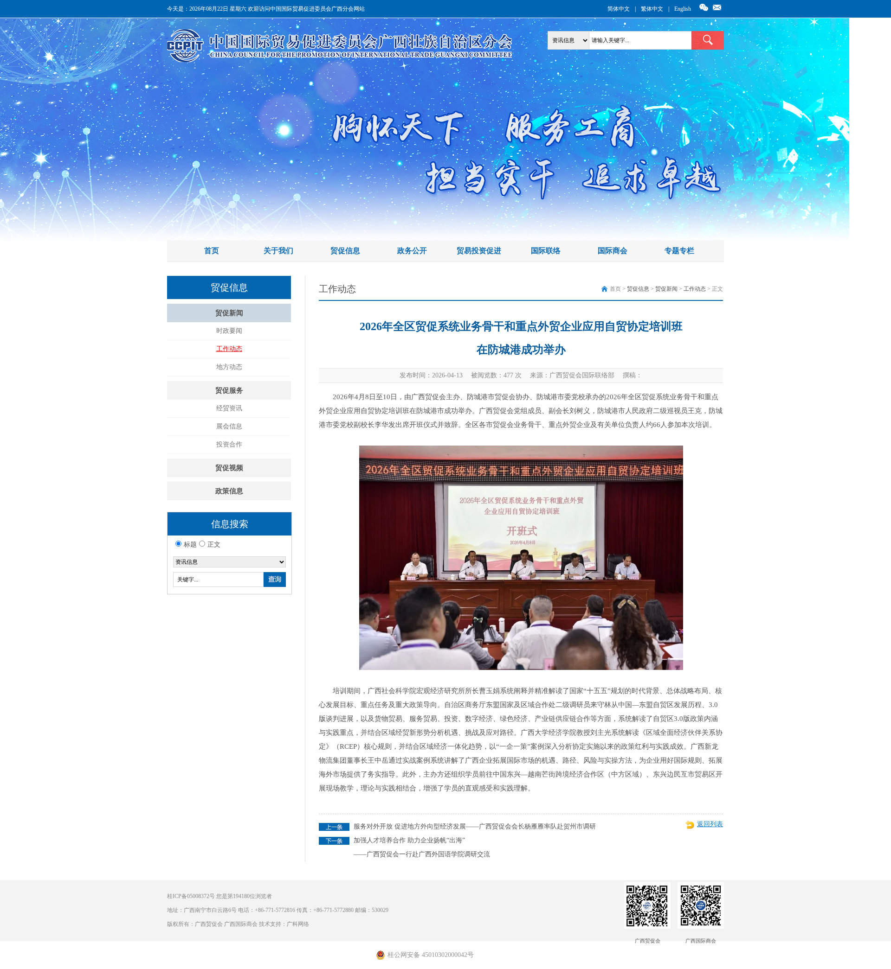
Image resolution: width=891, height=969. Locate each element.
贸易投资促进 (479, 251)
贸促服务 (229, 390)
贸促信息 (345, 251)
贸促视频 (229, 468)
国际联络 (546, 251)
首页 (211, 251)
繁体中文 (652, 9)
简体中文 (618, 9)
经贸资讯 (229, 408)
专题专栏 (679, 251)
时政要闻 (229, 330)
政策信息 (229, 491)
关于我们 (278, 251)
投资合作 (229, 444)
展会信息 (229, 426)
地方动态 (229, 366)
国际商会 (612, 251)
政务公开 (412, 251)
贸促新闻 (229, 313)
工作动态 (229, 348)
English (682, 9)
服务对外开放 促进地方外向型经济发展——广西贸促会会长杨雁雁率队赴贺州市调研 (475, 826)
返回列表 (710, 824)
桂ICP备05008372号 (191, 896)
